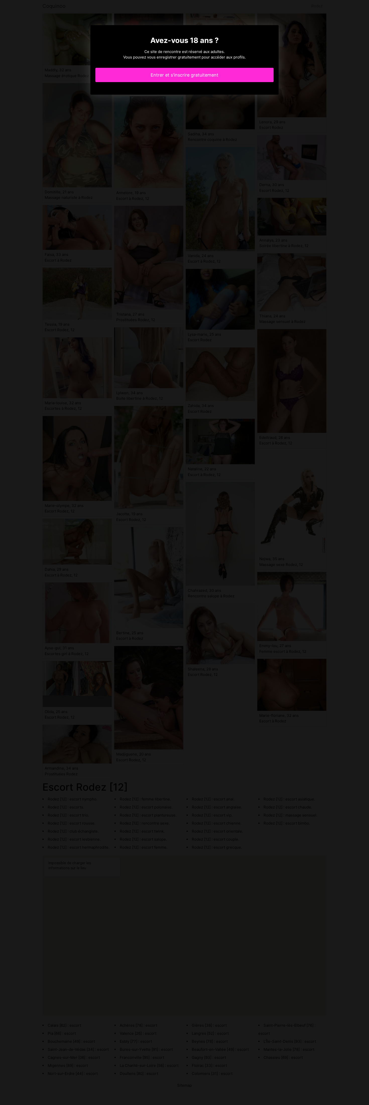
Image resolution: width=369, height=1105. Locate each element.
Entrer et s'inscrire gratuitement (184, 75)
